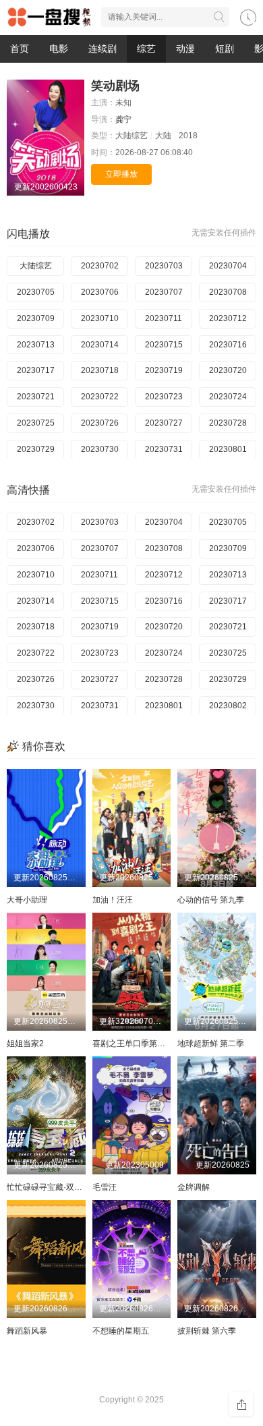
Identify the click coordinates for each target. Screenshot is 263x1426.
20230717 (36, 370)
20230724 (228, 396)
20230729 (36, 449)
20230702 (100, 265)
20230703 (164, 265)
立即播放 (121, 174)
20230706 (100, 292)
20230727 (164, 423)
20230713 (36, 344)
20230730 (100, 449)
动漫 (185, 48)
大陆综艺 (36, 265)
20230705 (36, 292)
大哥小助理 (27, 900)
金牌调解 (193, 1187)
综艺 (146, 48)
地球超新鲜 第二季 (210, 1043)
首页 (19, 48)
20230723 (164, 396)
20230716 (228, 344)
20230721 (36, 396)
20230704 (228, 265)
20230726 (100, 423)
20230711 (163, 318)
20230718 (100, 370)
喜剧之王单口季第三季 (132, 1043)
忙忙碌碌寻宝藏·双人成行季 (57, 1187)
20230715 (164, 344)
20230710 (100, 318)
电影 (58, 48)
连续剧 (102, 48)
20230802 (228, 705)
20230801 (228, 449)
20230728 (228, 423)
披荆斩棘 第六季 (206, 1331)
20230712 (228, 318)
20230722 (100, 396)
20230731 (164, 449)
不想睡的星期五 (120, 1331)
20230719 (164, 370)
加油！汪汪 (112, 900)
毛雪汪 (104, 1187)
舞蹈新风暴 (27, 1331)
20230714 (100, 344)
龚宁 (123, 119)
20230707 (164, 292)
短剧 (224, 48)
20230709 (36, 318)
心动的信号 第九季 (210, 900)
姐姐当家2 (25, 1043)
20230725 (36, 423)
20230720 (228, 370)
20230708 (228, 292)
